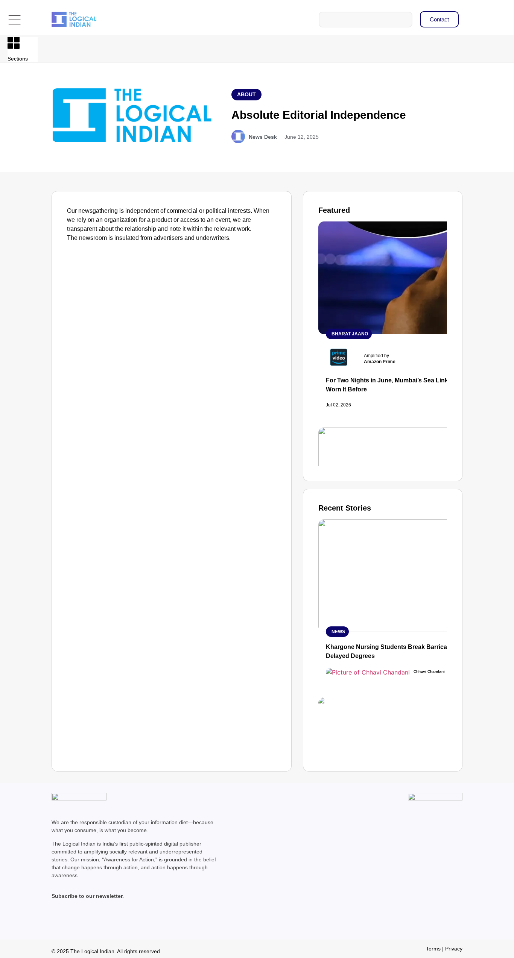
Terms (433, 949)
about (246, 94)
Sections (18, 59)
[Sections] (14, 43)
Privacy (453, 949)
